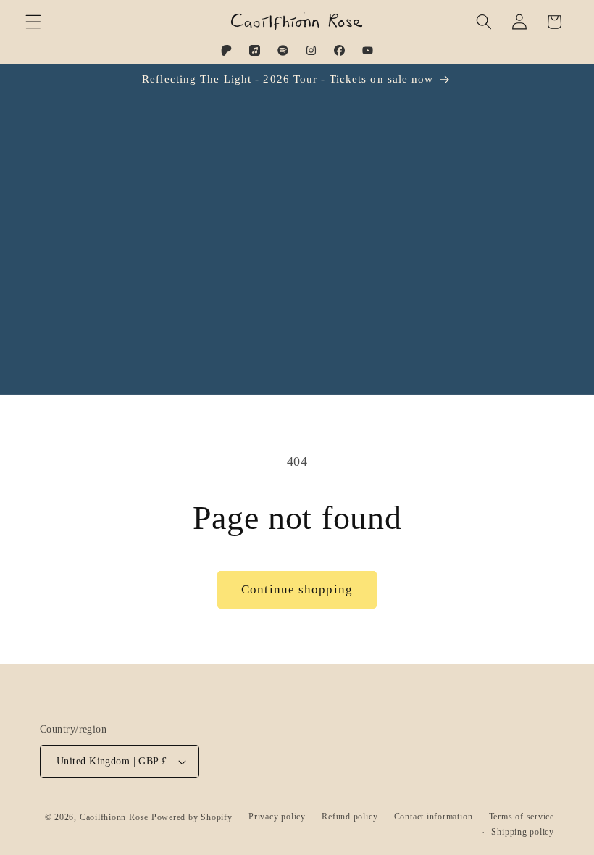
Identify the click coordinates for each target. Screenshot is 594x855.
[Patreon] (226, 50)
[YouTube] (367, 50)
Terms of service (521, 817)
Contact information (433, 817)
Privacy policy (277, 817)
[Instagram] (311, 50)
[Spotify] (282, 50)
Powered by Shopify (192, 817)
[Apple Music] (254, 50)
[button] (33, 21)
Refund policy (349, 817)
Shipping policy (522, 832)
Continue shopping (297, 589)
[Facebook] (339, 50)
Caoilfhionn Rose (114, 817)
